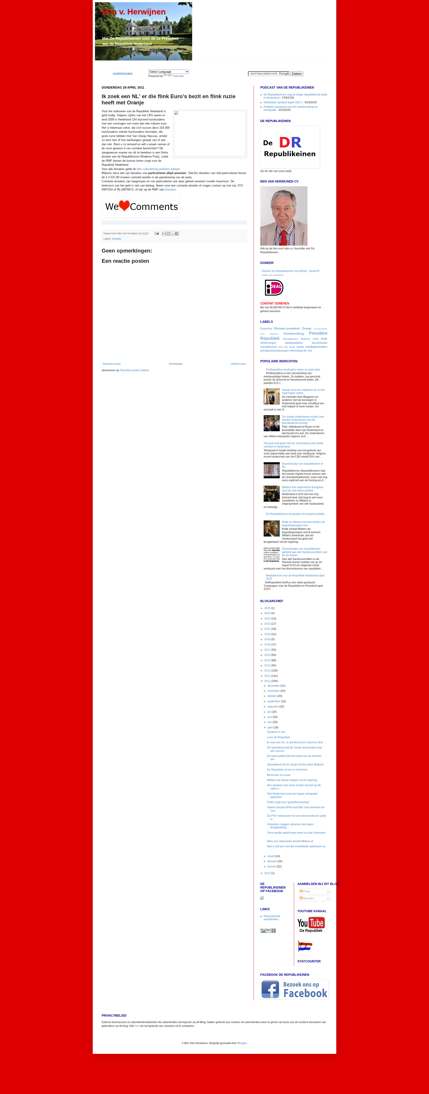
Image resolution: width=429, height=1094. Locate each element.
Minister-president (287, 328)
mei (270, 722)
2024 (267, 613)
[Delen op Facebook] (177, 233)
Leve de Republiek (278, 737)
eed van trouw (286, 347)
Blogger (242, 1043)
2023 (267, 618)
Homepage (176, 363)
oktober (272, 696)
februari (272, 861)
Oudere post (238, 363)
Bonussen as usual (278, 775)
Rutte (324, 338)
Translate (178, 76)
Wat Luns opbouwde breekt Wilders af (290, 841)
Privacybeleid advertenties (272, 918)
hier (137, 1026)
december (273, 685)
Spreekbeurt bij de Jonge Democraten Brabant (295, 764)
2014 (267, 665)
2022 (267, 623)
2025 (267, 608)
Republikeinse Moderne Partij (300, 339)
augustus (273, 706)
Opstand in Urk (276, 731)
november (273, 690)
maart (271, 856)
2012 (267, 676)
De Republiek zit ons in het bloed (287, 769)
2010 (267, 873)
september (274, 701)
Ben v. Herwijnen (134, 11)
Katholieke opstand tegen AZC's (283, 102)
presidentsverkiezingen (274, 350)
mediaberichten (316, 346)
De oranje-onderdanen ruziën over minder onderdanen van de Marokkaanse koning (303, 420)
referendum (296, 350)
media (300, 346)
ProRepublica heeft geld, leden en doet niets (293, 369)
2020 (267, 634)
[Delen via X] (172, 233)
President (318, 333)
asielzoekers (294, 342)
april (270, 727)
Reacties (308, 898)
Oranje (306, 328)
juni (270, 717)
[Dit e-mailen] (164, 233)
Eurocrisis (266, 328)
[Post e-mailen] (157, 233)
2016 (267, 655)
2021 (267, 628)
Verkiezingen (268, 342)
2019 (267, 639)
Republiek (270, 338)
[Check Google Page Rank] (268, 932)
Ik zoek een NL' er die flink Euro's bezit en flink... (296, 742)
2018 (267, 644)
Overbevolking (294, 333)
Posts (306, 891)
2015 (267, 660)
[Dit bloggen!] (168, 233)
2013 (267, 670)
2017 (267, 649)
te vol (308, 350)
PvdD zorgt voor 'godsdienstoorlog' (288, 802)
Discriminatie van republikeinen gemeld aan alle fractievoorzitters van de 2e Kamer (304, 552)
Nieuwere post (111, 363)
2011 (267, 681)
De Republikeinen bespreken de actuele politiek (295, 514)
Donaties (170, 189)
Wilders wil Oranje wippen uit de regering (292, 780)
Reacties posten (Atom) (134, 370)
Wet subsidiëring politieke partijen (158, 169)
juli (269, 711)
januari (272, 866)
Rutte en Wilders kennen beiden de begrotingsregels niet (303, 523)
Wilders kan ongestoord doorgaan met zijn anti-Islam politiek (302, 489)
